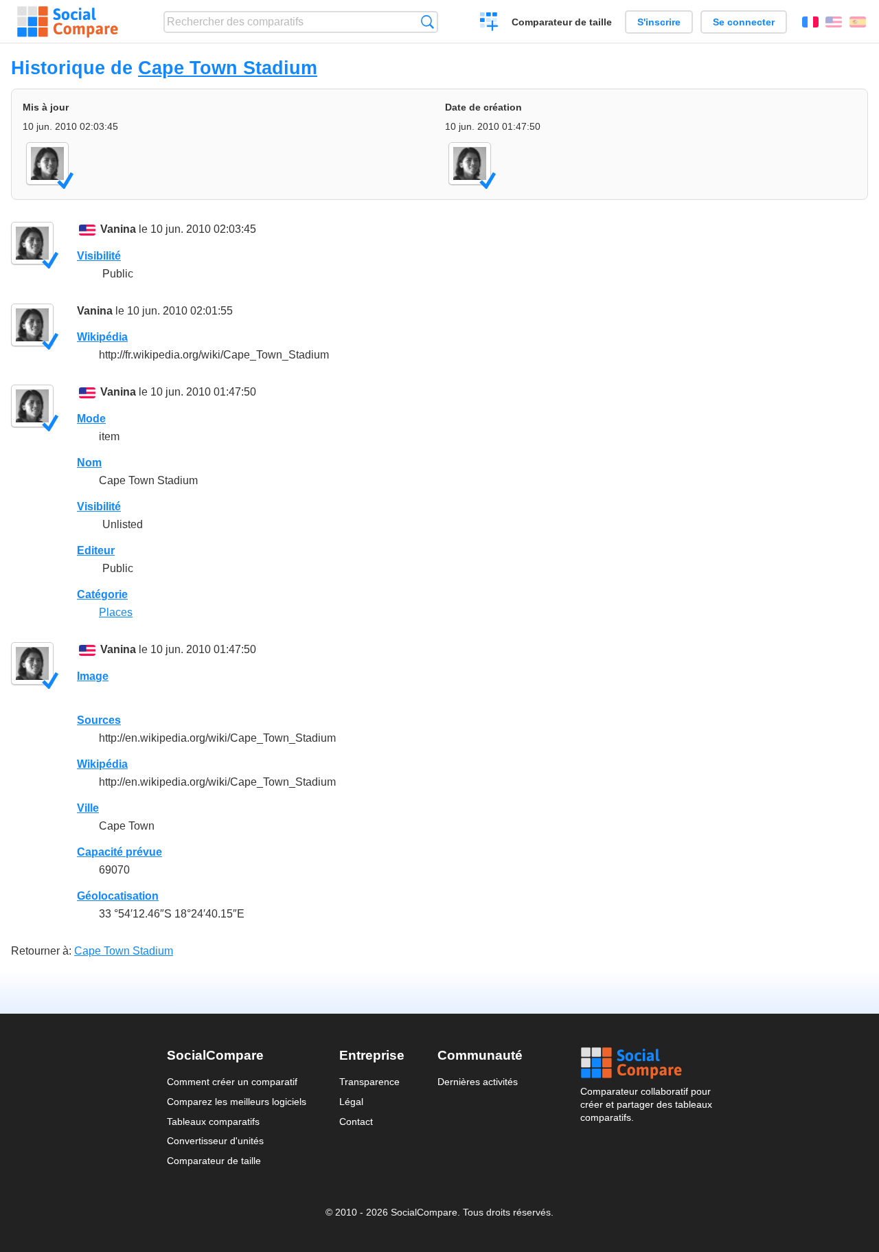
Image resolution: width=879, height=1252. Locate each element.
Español (857, 21)
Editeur (96, 550)
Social (646, 1063)
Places (116, 612)
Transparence (369, 1081)
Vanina (118, 229)
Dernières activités (477, 1081)
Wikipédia (102, 337)
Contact (356, 1121)
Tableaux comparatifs (213, 1121)
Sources (99, 720)
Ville (88, 808)
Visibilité (99, 256)
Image (93, 676)
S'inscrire (659, 21)
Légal (351, 1101)
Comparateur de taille (562, 21)
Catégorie (102, 594)
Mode (91, 418)
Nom (89, 462)
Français (810, 21)
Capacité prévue (119, 852)
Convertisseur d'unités (215, 1140)
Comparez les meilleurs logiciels (236, 1101)
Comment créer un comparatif (232, 1081)
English (833, 21)
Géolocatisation (118, 896)
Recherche (427, 21)
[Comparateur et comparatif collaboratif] (67, 22)
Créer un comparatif (489, 23)
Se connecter (744, 21)
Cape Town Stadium (227, 67)
